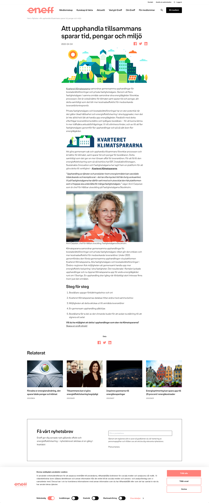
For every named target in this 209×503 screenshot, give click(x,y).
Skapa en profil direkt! (76, 325)
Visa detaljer (135, 498)
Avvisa (184, 489)
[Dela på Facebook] (135, 44)
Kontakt (150, 2)
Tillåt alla (184, 473)
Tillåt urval (183, 481)
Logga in (178, 2)
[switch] (75, 498)
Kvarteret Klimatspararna (78, 88)
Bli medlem (174, 10)
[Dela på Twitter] (140, 44)
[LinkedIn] (146, 44)
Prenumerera (113, 447)
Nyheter (35, 18)
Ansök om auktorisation (163, 2)
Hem (29, 18)
